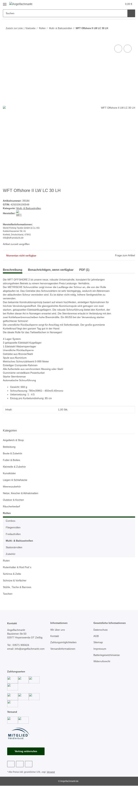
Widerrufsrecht (101, 661)
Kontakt (54, 636)
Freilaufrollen (13, 534)
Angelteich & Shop (13, 440)
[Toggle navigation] (4, 3)
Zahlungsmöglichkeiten (63, 642)
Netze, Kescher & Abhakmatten (20, 493)
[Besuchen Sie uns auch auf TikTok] (28, 764)
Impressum (99, 648)
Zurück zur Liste (14, 28)
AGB (96, 636)
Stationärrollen (14, 547)
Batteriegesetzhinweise (106, 655)
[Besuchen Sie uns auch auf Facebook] (11, 764)
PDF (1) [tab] (84, 269)
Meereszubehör (12, 486)
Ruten (6, 560)
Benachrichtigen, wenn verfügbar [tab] (50, 269)
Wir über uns (57, 629)
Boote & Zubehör (12, 453)
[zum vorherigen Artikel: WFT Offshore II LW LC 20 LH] (131, 28)
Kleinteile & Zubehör (14, 466)
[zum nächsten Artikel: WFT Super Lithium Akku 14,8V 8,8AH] (123, 28)
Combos (10, 520)
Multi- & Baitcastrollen (28, 208)
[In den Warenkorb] (6, 40)
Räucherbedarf (11, 506)
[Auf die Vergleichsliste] (118, 49)
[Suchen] (131, 13)
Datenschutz (100, 629)
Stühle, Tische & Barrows (17, 587)
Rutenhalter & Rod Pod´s (17, 567)
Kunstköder (9, 473)
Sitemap (98, 642)
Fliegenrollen (13, 527)
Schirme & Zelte (12, 573)
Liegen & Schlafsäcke (15, 479)
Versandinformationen (62, 648)
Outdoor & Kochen (13, 499)
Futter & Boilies (11, 460)
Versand (51, 772)
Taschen (7, 593)
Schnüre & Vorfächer (14, 580)
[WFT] (19, 213)
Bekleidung (9, 446)
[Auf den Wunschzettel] (128, 49)
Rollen (7, 513)
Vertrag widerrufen (26, 751)
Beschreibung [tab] (12, 269)
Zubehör (10, 553)
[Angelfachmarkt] (20, 4)
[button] (106, 4)
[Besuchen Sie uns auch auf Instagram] (19, 764)
